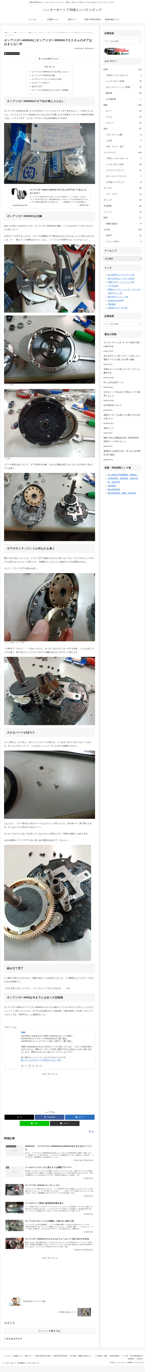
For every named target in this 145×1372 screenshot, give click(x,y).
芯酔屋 (111, 304)
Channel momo (114, 300)
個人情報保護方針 (136, 1356)
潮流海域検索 (114, 1356)
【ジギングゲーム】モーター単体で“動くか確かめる (122, 344)
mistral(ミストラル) (116, 308)
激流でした (109, 428)
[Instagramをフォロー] (29, 1065)
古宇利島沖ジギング (113, 405)
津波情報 (112, 486)
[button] (65, 1123)
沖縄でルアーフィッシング (120, 282)
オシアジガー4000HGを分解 (43, 75)
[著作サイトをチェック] (22, 1065)
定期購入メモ (17, 1356)
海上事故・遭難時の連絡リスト (81, 1356)
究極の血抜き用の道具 (43, 1356)
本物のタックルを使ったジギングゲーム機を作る (122, 371)
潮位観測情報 (114, 489)
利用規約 (131, 1359)
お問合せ (140, 1359)
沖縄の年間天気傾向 (60, 1356)
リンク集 (125, 1356)
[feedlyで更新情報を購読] (36, 1065)
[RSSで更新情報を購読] (40, 1065)
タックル (7, 1356)
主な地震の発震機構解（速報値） (123, 475)
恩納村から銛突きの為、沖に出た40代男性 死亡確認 (122, 453)
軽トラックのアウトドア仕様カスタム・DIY (41, 1060)
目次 (46, 66)
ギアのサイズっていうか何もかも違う (47, 79)
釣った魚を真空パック (114, 382)
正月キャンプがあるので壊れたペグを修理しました (122, 394)
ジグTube (112, 286)
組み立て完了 (37, 86)
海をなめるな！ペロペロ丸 (120, 278)
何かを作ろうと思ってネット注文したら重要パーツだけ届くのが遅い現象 (122, 358)
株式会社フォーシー (117, 297)
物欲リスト (29, 1356)
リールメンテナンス (13, 53)
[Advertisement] (49, 1092)
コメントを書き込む (49, 1330)
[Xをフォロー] (26, 1065)
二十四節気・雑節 (101, 1356)
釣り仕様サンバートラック (120, 275)
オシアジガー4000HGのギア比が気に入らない (50, 72)
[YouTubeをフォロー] (33, 1065)
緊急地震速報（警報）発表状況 (122, 493)
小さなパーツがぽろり (41, 83)
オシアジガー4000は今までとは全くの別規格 (50, 90)
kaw (23, 1032)
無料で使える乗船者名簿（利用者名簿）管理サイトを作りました (122, 440)
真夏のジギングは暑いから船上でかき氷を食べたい (122, 417)
